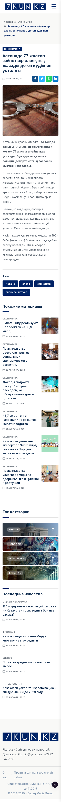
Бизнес (7, 657)
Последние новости (21, 594)
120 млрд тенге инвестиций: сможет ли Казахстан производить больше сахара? (29, 610)
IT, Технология (12, 683)
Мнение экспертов (15, 602)
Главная (8, 21)
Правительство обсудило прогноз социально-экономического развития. (16, 356)
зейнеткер (44, 283)
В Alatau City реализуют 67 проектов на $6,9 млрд (20, 327)
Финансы (9, 632)
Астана (10, 283)
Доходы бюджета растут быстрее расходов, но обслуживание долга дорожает (18, 390)
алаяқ (26, 283)
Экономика (25, 21)
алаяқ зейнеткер (16, 292)
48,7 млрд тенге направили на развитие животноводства (20, 420)
